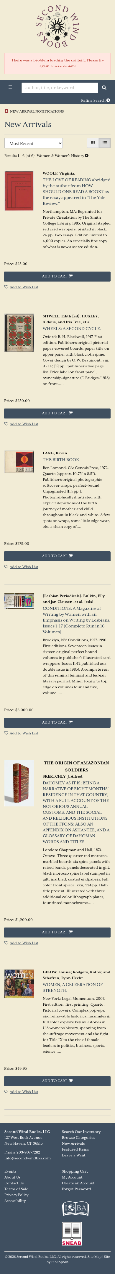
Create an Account (78, 1183)
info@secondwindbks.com (27, 1158)
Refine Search (93, 100)
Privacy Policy (16, 1195)
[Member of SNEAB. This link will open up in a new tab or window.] (73, 1233)
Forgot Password (76, 1189)
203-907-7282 (28, 1152)
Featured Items (75, 1149)
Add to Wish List (24, 287)
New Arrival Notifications (36, 111)
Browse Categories (78, 1138)
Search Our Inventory (81, 1132)
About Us (12, 1177)
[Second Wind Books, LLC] (57, 26)
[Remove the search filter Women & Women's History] (86, 156)
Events (10, 1171)
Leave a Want (74, 1155)
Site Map (94, 1257)
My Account (72, 1177)
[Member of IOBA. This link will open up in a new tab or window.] (77, 1211)
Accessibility (15, 1201)
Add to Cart (54, 276)
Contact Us (14, 1183)
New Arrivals (73, 1143)
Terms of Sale (16, 1189)
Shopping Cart (75, 1171)
